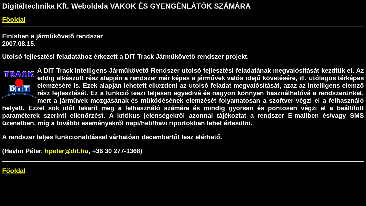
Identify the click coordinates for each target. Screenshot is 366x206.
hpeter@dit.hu (66, 150)
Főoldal (13, 19)
